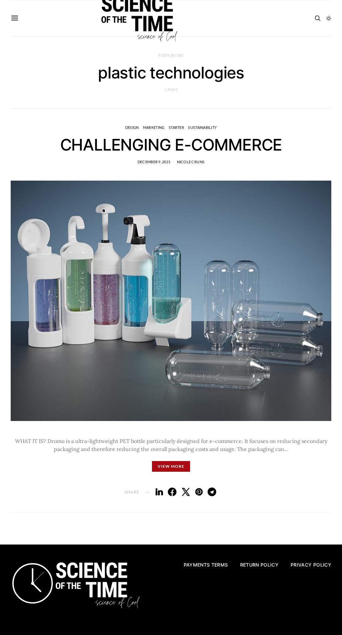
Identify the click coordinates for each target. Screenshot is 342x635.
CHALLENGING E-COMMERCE (171, 145)
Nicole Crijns (191, 162)
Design (132, 127)
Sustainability (202, 127)
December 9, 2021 (154, 162)
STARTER (176, 127)
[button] (328, 18)
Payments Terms (206, 565)
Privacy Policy (311, 565)
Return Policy (259, 565)
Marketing (153, 127)
